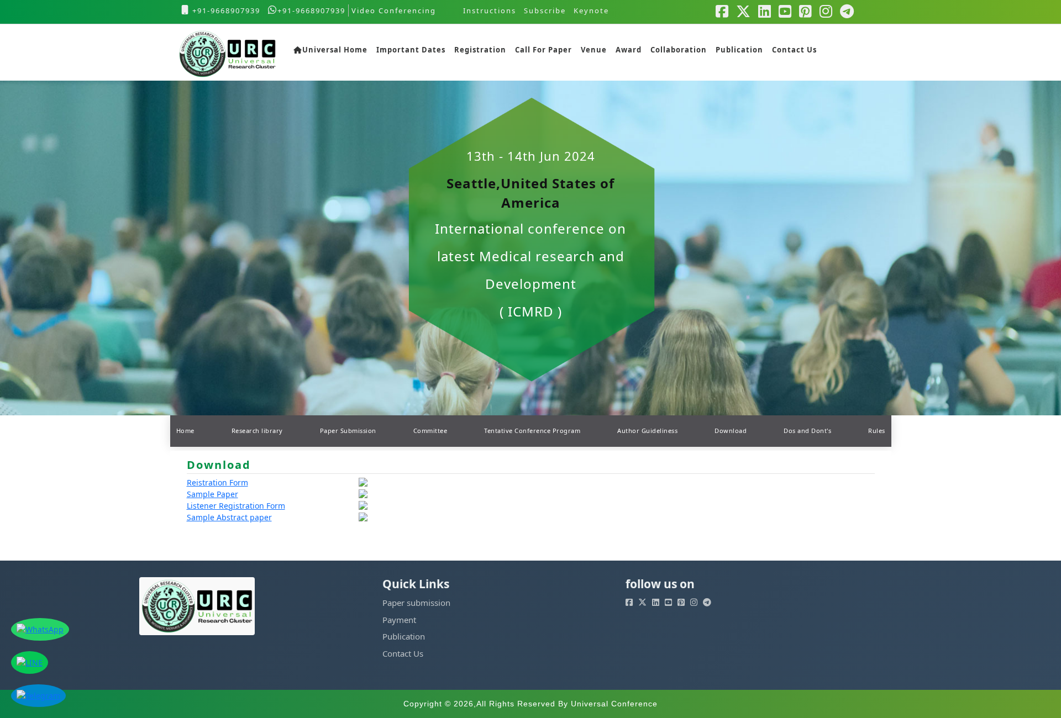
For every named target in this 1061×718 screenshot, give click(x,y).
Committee (430, 430)
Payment (399, 619)
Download (731, 430)
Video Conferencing (395, 10)
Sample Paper (212, 494)
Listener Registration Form (236, 505)
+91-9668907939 (225, 10)
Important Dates (410, 50)
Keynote (591, 10)
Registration (480, 50)
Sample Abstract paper (229, 517)
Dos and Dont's (807, 430)
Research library (257, 430)
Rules (876, 430)
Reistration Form (217, 482)
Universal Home (334, 50)
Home (185, 430)
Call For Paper (543, 50)
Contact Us (794, 50)
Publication (739, 50)
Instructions (489, 10)
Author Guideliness (647, 430)
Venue (594, 50)
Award (629, 50)
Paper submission (416, 602)
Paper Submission (348, 430)
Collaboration (678, 50)
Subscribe (545, 10)
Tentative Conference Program (532, 430)
